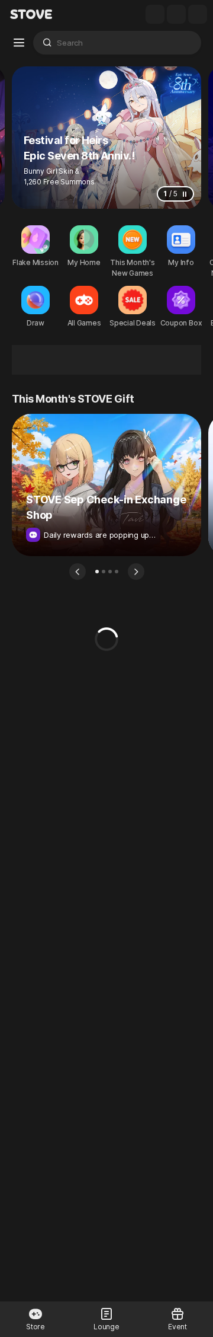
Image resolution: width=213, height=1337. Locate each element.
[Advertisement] (106, 360)
